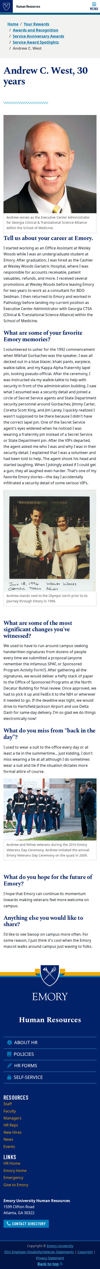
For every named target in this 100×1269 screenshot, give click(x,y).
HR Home (11, 1163)
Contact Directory (28, 1223)
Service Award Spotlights (36, 42)
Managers (12, 1118)
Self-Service (28, 1077)
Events (9, 1147)
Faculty (9, 1111)
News (8, 1139)
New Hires (12, 1132)
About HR (25, 1042)
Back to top (48, 1264)
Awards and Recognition (35, 30)
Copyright (85, 1252)
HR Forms (25, 1065)
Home (12, 24)
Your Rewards (36, 24)
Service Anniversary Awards (38, 36)
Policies (23, 1054)
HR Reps (10, 1125)
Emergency (13, 1178)
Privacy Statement (50, 1258)
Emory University (60, 1246)
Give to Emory (15, 1185)
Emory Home (15, 1171)
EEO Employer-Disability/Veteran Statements (39, 1252)
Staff (7, 1104)
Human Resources (28, 6)
